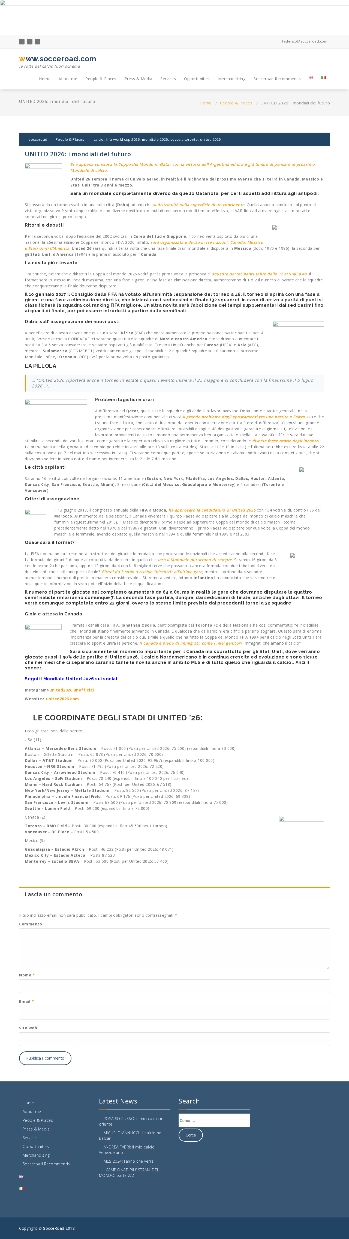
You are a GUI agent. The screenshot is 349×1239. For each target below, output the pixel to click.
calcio (99, 139)
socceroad (37, 139)
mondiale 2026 (155, 139)
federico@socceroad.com (304, 41)
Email (26, 1001)
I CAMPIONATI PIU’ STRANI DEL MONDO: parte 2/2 (129, 1172)
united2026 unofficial (71, 690)
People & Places (100, 78)
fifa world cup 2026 (123, 139)
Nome (27, 975)
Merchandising (232, 78)
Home (44, 78)
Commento (30, 924)
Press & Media (138, 78)
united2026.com (62, 698)
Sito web (28, 1027)
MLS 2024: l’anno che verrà (129, 1161)
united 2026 (210, 139)
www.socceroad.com (58, 62)
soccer (176, 139)
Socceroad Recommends (277, 78)
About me (68, 78)
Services (168, 78)
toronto (191, 139)
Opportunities (197, 78)
